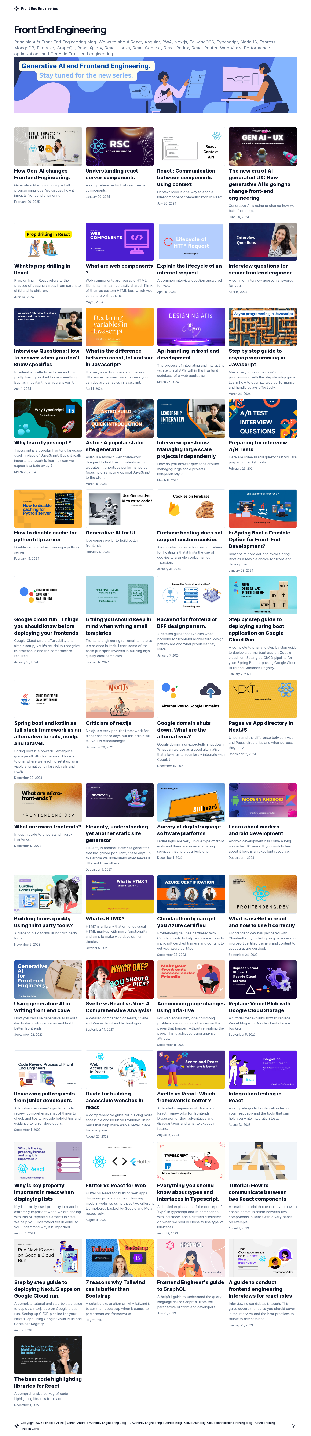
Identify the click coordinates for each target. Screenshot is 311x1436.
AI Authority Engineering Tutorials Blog (155, 1423)
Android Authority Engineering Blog (102, 1423)
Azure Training (264, 1423)
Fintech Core (30, 1428)
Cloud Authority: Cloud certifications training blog (218, 1423)
